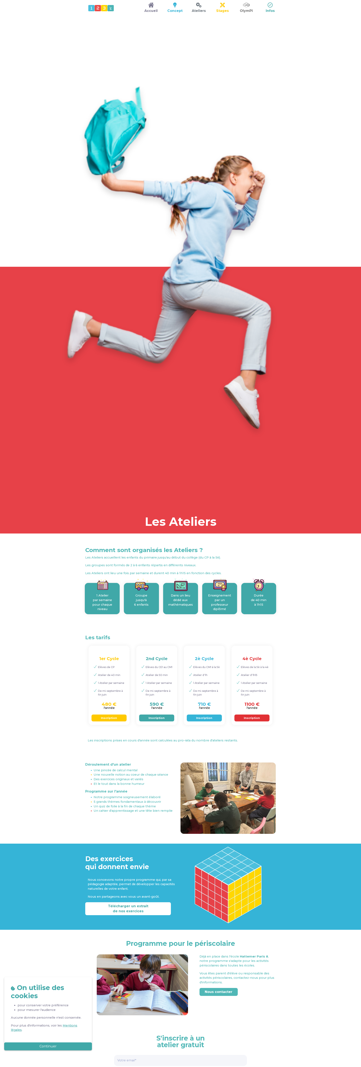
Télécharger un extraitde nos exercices (128, 908)
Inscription (109, 718)
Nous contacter (218, 992)
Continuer (48, 1046)
